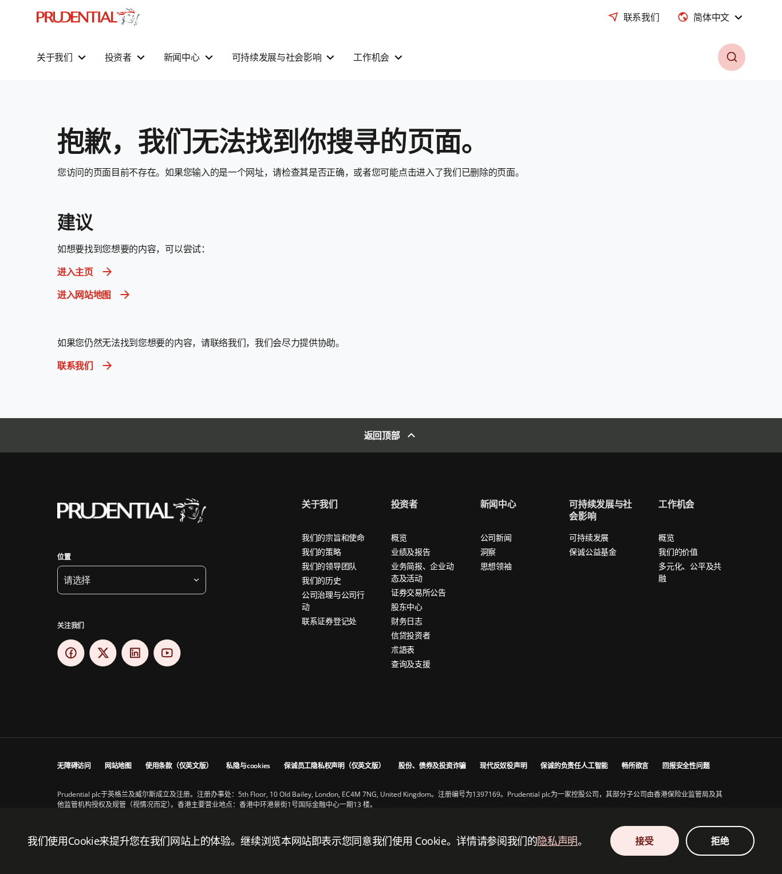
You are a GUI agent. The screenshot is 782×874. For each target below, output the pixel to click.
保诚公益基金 (592, 551)
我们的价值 (678, 551)
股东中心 (406, 606)
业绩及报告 (411, 551)
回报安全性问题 (685, 765)
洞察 (488, 551)
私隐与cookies (248, 765)
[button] (63, 57)
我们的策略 (321, 551)
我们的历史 (321, 580)
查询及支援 (411, 663)
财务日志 (406, 620)
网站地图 (118, 765)
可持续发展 (589, 537)
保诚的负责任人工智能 (574, 765)
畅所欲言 (635, 765)
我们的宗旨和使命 (333, 537)
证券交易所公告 (418, 592)
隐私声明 (557, 841)
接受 (644, 841)
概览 (398, 537)
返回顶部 (382, 435)
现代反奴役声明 (503, 765)
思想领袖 (496, 566)
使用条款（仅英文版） (179, 765)
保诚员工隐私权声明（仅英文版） (334, 765)
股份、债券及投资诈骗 (432, 765)
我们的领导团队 (329, 566)
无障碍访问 (74, 765)
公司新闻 (496, 537)
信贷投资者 (411, 635)
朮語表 (402, 649)
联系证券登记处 (329, 620)
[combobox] (711, 17)
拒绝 (720, 841)
